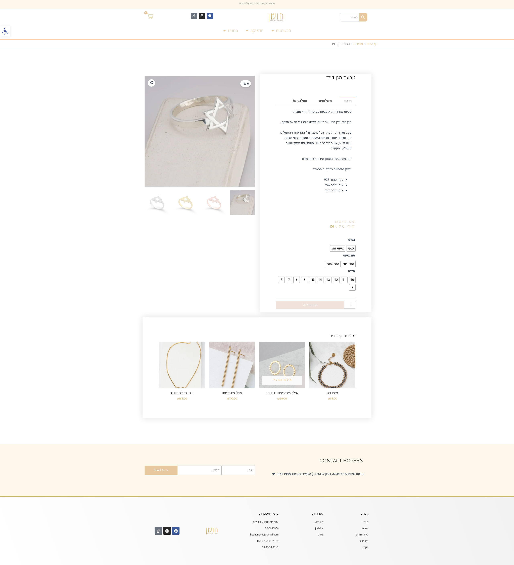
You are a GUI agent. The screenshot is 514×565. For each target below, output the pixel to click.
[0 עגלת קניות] (153, 16)
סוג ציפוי (349, 255)
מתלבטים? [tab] (300, 100)
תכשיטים (283, 31)
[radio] (351, 248)
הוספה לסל (310, 304)
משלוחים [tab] (325, 100)
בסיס (351, 239)
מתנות (233, 31)
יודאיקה (256, 31)
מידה (351, 271)
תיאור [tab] (348, 100)
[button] (5, 31)
